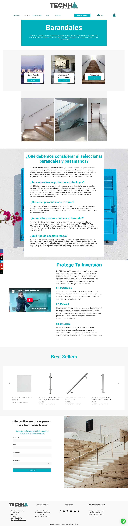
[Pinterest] (67, 511)
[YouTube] (71, 511)
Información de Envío (23, 402)
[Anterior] (10, 383)
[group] (64, 388)
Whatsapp (16, 452)
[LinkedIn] (74, 511)
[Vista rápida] (24, 383)
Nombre (15, 437)
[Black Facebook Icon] (60, 511)
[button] (114, 15)
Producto (15, 460)
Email (14, 444)
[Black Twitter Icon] (78, 511)
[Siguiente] (118, 383)
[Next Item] (104, 120)
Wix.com (76, 524)
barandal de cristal (55, 170)
